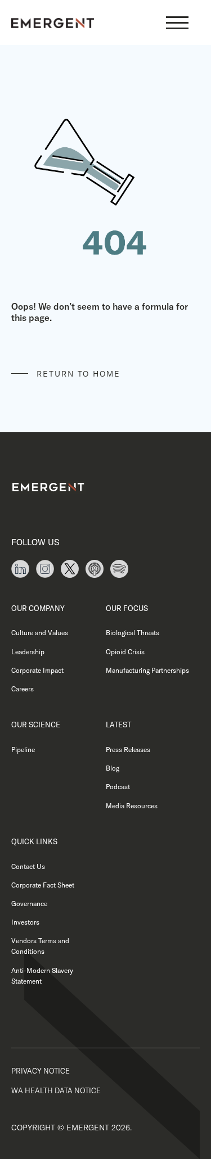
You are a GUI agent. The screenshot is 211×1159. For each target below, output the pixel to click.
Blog (112, 768)
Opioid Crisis (125, 652)
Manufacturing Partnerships (147, 670)
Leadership (27, 652)
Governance (29, 903)
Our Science (35, 724)
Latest (118, 724)
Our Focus (127, 608)
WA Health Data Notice (56, 1090)
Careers (22, 689)
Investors (25, 922)
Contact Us (28, 866)
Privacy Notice (40, 1070)
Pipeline (23, 749)
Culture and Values (39, 632)
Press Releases (128, 749)
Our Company (38, 608)
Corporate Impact (37, 670)
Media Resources (132, 806)
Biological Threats (132, 632)
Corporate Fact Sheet (42, 885)
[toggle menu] (177, 22)
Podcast (118, 786)
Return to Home (78, 374)
